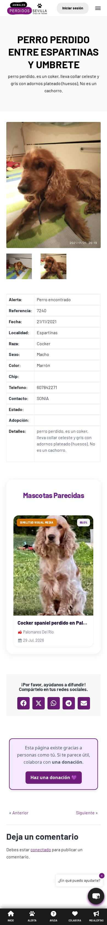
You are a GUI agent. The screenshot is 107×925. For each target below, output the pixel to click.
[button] (23, 703)
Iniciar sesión (72, 8)
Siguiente (85, 812)
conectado (40, 849)
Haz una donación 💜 (53, 777)
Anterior (20, 812)
